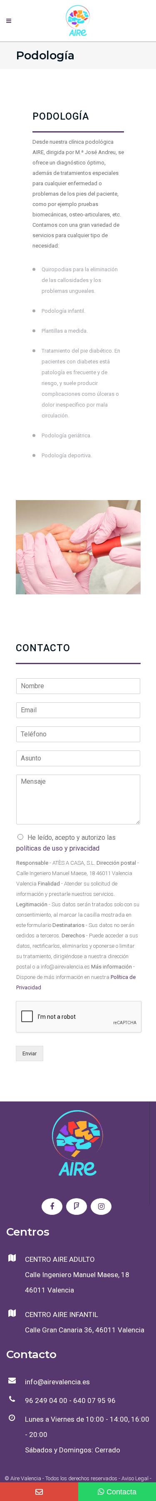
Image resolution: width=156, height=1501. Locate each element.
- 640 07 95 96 (91, 1400)
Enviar (29, 1053)
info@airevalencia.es (57, 1382)
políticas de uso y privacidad (57, 848)
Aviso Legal (135, 1478)
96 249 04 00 (46, 1400)
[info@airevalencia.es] (39, 1491)
